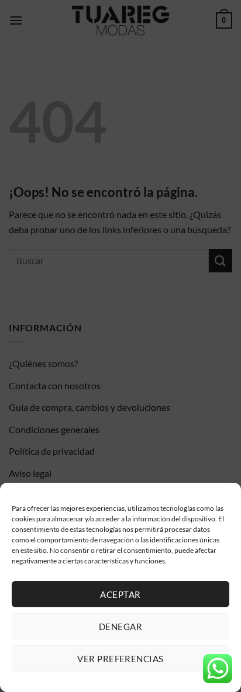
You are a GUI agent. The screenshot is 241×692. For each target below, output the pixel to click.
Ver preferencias (120, 658)
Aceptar (120, 594)
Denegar (120, 626)
